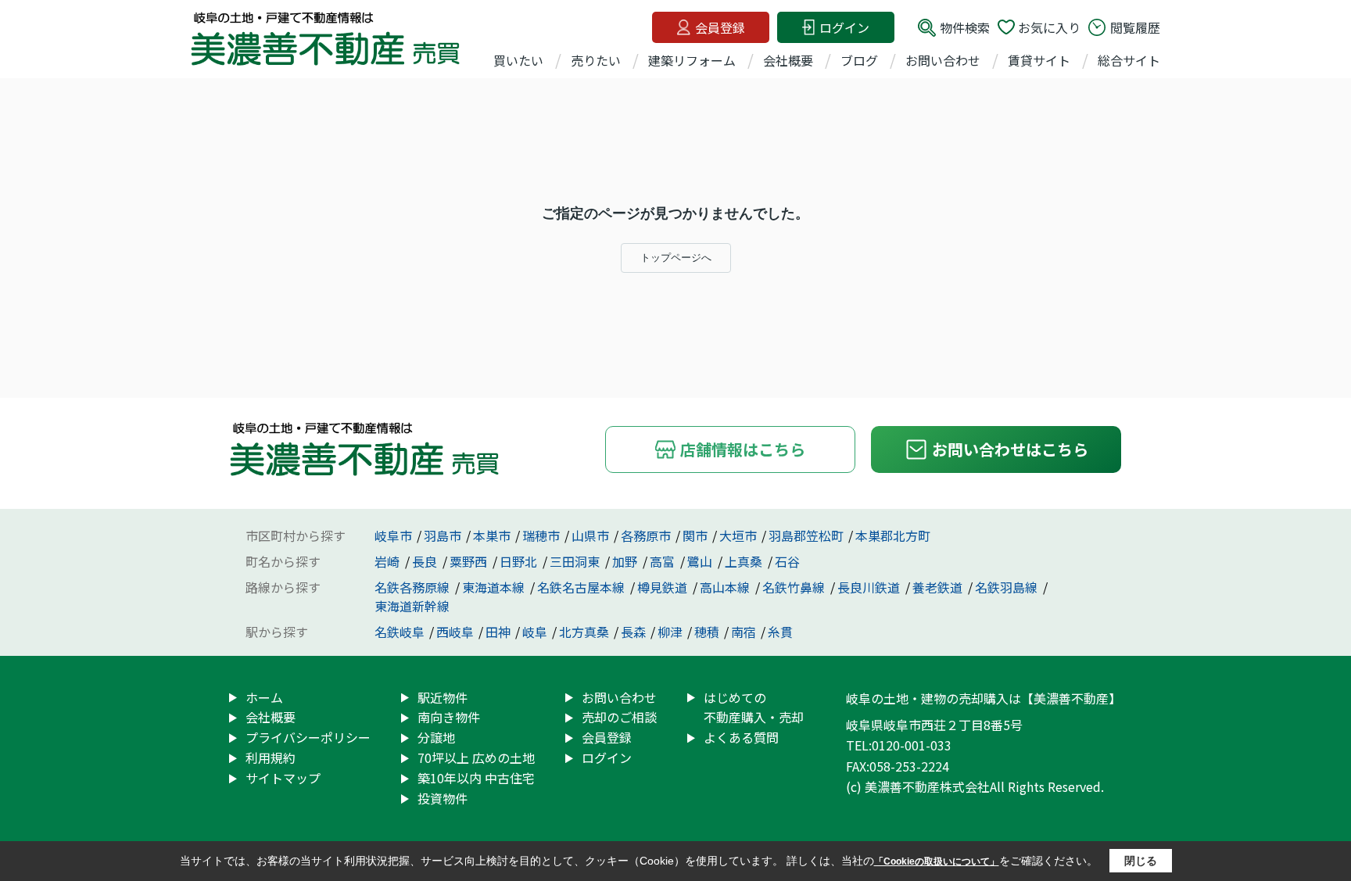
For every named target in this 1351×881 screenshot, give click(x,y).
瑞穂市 (541, 535)
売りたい (596, 60)
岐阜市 (393, 535)
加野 (626, 561)
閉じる (1140, 860)
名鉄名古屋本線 (582, 587)
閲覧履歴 (1135, 27)
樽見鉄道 (663, 587)
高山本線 (726, 587)
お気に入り (1049, 27)
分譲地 (436, 737)
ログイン (844, 27)
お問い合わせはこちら (1010, 449)
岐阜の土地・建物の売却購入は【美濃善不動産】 (983, 698)
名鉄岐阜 (399, 631)
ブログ (859, 60)
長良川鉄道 (870, 587)
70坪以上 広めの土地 (476, 757)
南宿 (743, 631)
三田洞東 (576, 561)
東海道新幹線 (412, 605)
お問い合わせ (942, 60)
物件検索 (965, 27)
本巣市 (492, 535)
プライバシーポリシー (308, 737)
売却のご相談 (619, 716)
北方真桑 (584, 631)
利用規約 (270, 757)
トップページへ (675, 257)
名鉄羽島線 (1008, 587)
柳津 (670, 631)
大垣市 (738, 535)
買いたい (518, 60)
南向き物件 (448, 716)
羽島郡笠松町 (806, 535)
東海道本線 (495, 587)
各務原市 (646, 535)
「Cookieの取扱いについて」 (936, 861)
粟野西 (470, 561)
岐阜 (534, 631)
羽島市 (442, 535)
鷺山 (701, 561)
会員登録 (720, 27)
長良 (426, 561)
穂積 (706, 631)
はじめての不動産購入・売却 (754, 707)
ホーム (264, 697)
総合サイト (1129, 60)
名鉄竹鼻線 (795, 587)
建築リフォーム (692, 60)
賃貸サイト (1039, 60)
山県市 (590, 535)
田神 (498, 631)
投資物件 (442, 798)
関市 (695, 535)
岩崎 (388, 561)
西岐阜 (455, 631)
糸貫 (780, 631)
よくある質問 (741, 737)
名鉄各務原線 (413, 587)
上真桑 (745, 561)
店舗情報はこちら (742, 449)
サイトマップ (283, 777)
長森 (633, 631)
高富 (664, 561)
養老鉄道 (939, 587)
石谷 (787, 561)
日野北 (520, 561)
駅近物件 (442, 697)
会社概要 (788, 60)
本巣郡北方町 (892, 535)
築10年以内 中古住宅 (476, 777)
